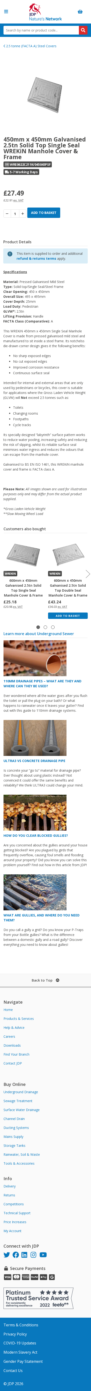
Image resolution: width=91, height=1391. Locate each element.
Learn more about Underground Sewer (39, 633)
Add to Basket (68, 615)
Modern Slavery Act (20, 1352)
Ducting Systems (16, 1127)
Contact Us (13, 1370)
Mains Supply (13, 1136)
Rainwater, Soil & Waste (22, 1154)
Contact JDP (13, 1063)
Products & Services (19, 1018)
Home (8, 1009)
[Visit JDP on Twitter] (8, 1255)
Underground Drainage (21, 1092)
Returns (9, 1195)
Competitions (14, 1204)
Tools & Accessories (19, 1163)
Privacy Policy (15, 1334)
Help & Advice (14, 1027)
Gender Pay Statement (23, 1361)
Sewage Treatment (18, 1101)
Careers (9, 1036)
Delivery (10, 1186)
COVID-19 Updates (20, 1343)
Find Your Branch (16, 1054)
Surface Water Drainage (22, 1110)
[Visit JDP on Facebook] (17, 1255)
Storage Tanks (14, 1145)
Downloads (12, 1045)
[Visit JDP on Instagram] (35, 1255)
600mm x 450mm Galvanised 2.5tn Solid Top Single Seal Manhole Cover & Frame (23, 587)
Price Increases (15, 1222)
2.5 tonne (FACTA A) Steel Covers (30, 46)
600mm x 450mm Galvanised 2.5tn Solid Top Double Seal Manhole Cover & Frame (68, 587)
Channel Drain (14, 1118)
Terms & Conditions (21, 1325)
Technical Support (17, 1213)
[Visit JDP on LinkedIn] (26, 1255)
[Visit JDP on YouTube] (44, 1255)
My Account (12, 1231)
